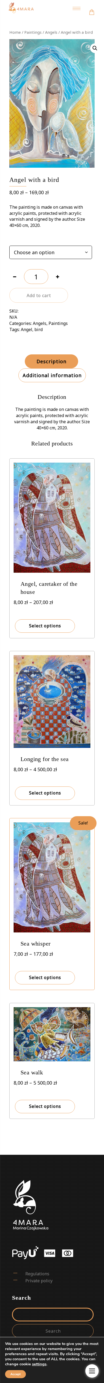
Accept (15, 1374)
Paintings (33, 32)
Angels (51, 32)
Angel (26, 329)
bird (38, 329)
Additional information (52, 375)
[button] (95, 48)
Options (17, 239)
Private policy (39, 1281)
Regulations (37, 1274)
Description (51, 361)
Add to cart (39, 295)
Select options (45, 626)
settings (39, 1364)
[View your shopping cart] (91, 8)
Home (15, 32)
